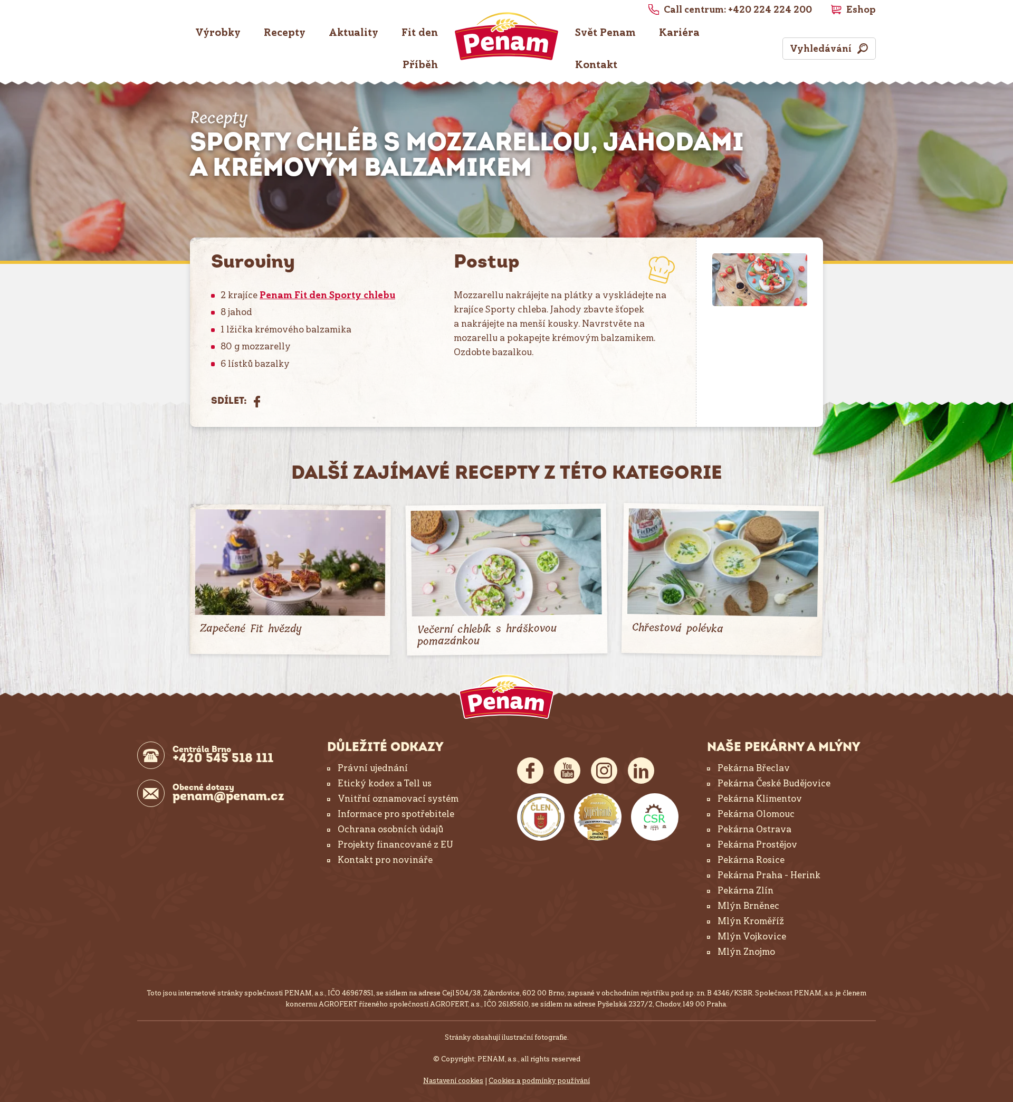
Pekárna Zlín (745, 890)
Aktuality (353, 32)
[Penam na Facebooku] (530, 770)
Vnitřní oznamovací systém (398, 798)
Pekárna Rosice (751, 860)
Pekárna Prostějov (757, 844)
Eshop (861, 9)
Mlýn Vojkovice (752, 936)
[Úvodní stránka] (506, 36)
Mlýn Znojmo (746, 951)
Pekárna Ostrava (754, 829)
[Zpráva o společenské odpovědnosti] (654, 817)
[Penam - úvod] (506, 696)
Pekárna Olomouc (756, 814)
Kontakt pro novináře (385, 860)
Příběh (420, 64)
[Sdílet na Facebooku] (257, 401)
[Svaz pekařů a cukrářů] (541, 817)
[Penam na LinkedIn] (641, 770)
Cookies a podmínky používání (539, 1080)
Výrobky (218, 32)
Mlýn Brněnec (748, 905)
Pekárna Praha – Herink (769, 875)
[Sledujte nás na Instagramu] (604, 770)
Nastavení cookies (453, 1080)
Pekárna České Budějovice (774, 783)
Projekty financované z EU (395, 844)
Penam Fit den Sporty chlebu (327, 295)
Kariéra (679, 32)
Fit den (420, 32)
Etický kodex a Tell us (385, 783)
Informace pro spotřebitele (396, 814)
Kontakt (596, 64)
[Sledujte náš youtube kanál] (567, 770)
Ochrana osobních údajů (390, 829)
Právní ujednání (373, 768)
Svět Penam (605, 32)
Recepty (284, 32)
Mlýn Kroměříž (751, 921)
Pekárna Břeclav (754, 768)
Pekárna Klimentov (760, 798)
